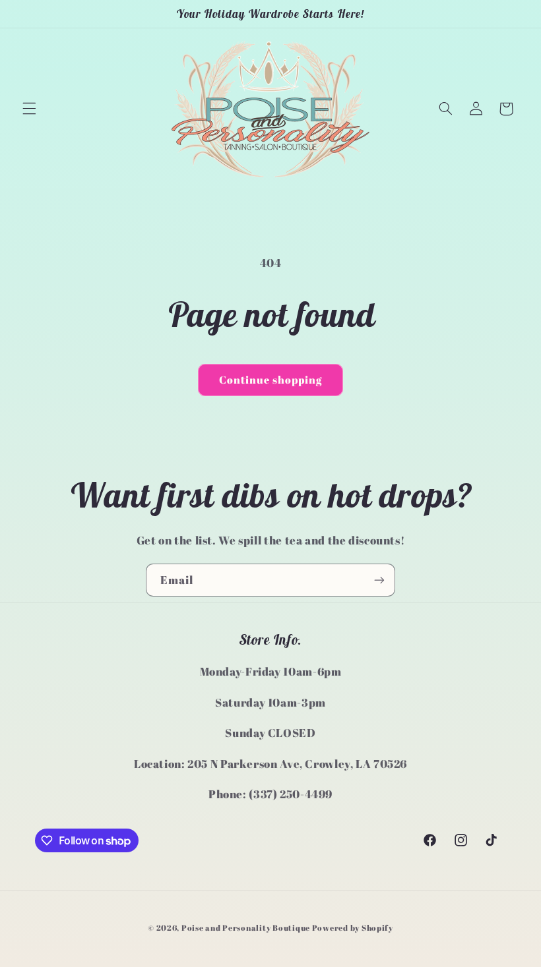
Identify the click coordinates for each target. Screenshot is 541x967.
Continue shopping (271, 379)
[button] (29, 109)
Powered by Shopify (352, 928)
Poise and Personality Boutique (245, 928)
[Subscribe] (379, 580)
